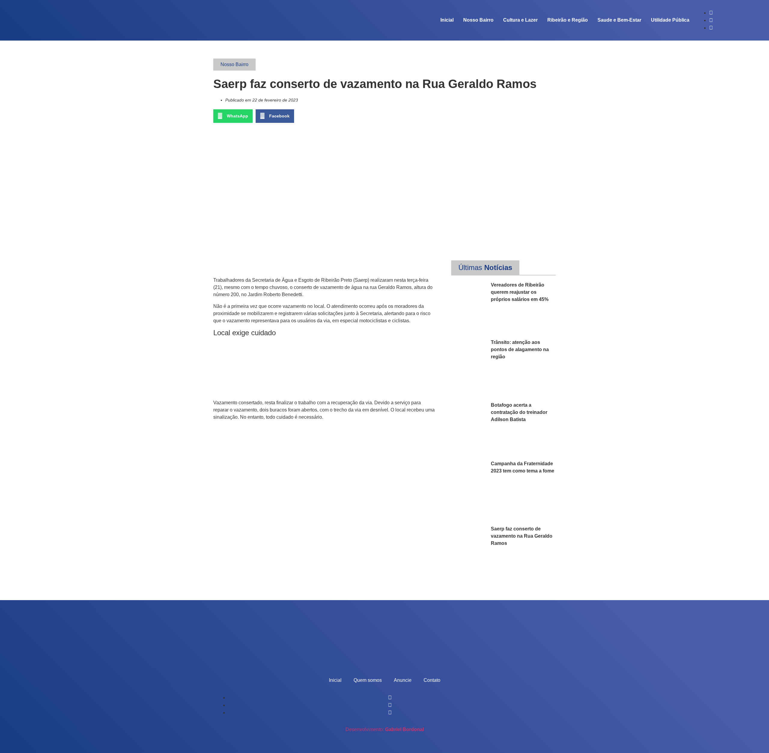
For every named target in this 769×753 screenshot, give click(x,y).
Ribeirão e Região (567, 20)
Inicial (447, 20)
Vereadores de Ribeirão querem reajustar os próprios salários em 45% (520, 292)
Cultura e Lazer (520, 20)
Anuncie (403, 680)
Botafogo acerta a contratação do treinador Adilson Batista (519, 412)
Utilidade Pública (670, 20)
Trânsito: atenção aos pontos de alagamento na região (520, 349)
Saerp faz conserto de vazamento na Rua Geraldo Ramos (521, 536)
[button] (233, 116)
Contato (432, 680)
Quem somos (368, 680)
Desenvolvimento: (384, 729)
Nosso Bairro (478, 20)
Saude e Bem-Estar (619, 20)
